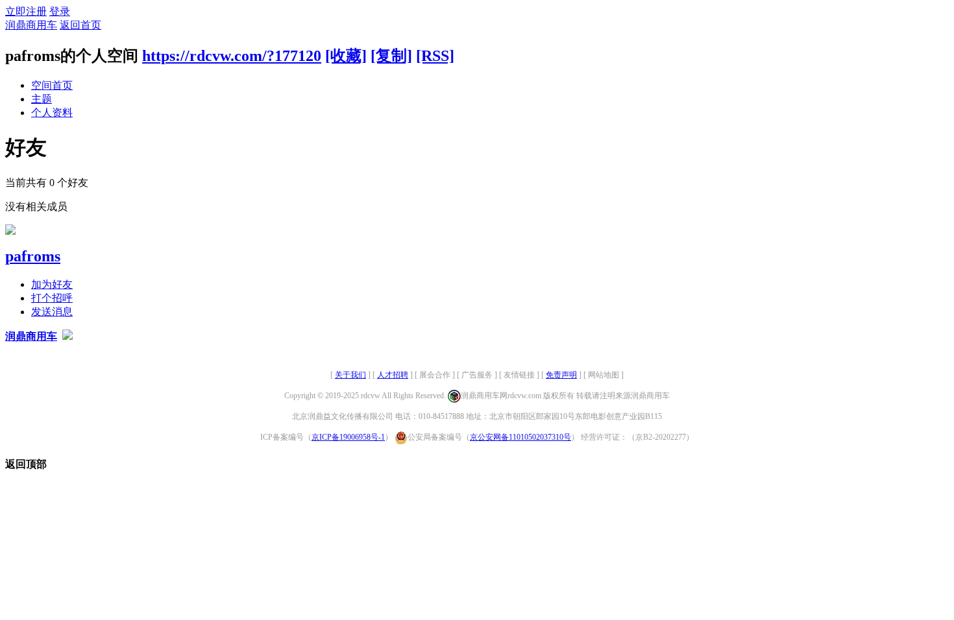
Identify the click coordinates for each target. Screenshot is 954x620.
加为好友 (52, 284)
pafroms (32, 256)
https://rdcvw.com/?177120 (231, 55)
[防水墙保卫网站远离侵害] (67, 336)
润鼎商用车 (31, 24)
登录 (59, 11)
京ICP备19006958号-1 (348, 437)
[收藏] (346, 55)
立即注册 (26, 11)
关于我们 (350, 374)
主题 (41, 98)
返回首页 (80, 24)
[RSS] (435, 55)
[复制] (391, 55)
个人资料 (52, 112)
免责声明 (561, 374)
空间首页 (52, 85)
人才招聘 (392, 374)
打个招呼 (52, 298)
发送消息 (52, 311)
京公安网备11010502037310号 (520, 437)
